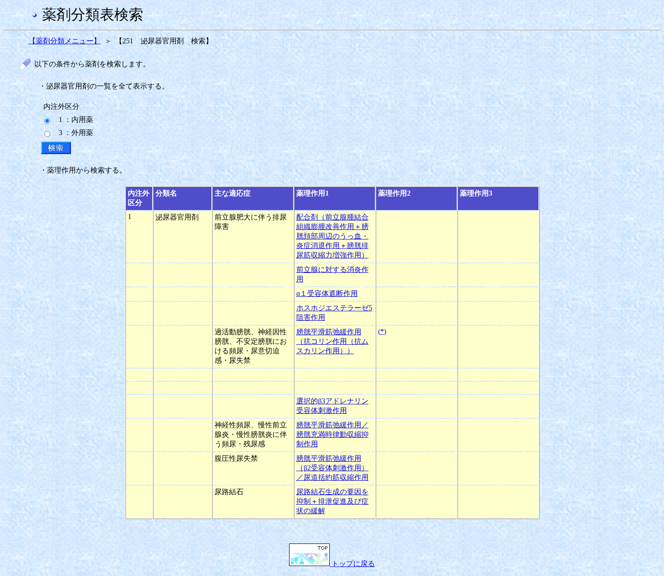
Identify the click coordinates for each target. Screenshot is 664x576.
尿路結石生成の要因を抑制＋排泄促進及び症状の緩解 (332, 501)
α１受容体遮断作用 (327, 293)
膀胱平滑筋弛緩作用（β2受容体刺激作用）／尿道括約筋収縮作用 (332, 467)
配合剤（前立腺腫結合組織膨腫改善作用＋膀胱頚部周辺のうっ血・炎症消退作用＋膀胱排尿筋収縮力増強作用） (332, 236)
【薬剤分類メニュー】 (64, 41)
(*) (382, 331)
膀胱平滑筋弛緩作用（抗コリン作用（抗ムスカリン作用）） (332, 341)
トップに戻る (352, 563)
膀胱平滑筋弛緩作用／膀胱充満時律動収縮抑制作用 (332, 434)
